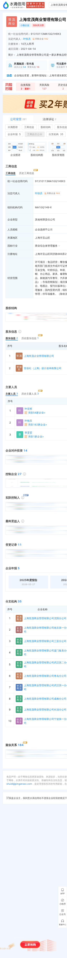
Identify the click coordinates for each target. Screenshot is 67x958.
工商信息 (29, 127)
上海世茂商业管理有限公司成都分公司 (45, 698)
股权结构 (46, 127)
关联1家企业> (36, 436)
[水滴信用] (14, 5)
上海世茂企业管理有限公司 (39, 355)
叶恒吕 (27, 38)
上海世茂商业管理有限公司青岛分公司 (45, 675)
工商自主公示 (34, 134)
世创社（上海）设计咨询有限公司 (42, 368)
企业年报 (14, 134)
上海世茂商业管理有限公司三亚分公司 (45, 641)
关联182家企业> (37, 424)
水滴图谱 (13, 127)
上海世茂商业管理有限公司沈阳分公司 (45, 618)
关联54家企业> (36, 412)
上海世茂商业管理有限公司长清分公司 (45, 709)
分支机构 (56, 134)
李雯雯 (28, 432)
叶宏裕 (28, 408)
